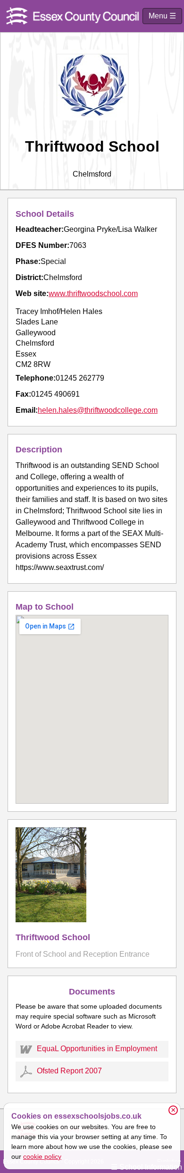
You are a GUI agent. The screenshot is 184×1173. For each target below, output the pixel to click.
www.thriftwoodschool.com (93, 293)
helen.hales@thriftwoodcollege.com (98, 410)
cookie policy (42, 1156)
